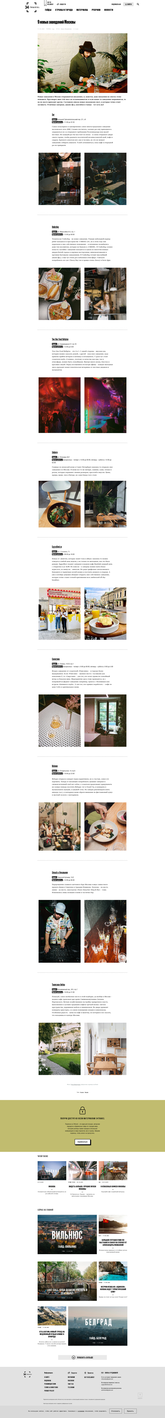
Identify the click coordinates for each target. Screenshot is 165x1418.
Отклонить (115, 1411)
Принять (130, 1411)
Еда (53, 29)
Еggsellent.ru (57, 546)
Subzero (55, 452)
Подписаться (116, 4)
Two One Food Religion (60, 339)
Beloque (55, 766)
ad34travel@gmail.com (107, 1390)
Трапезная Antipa (58, 984)
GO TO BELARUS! (89, 1377)
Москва (86, 1092)
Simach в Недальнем (60, 872)
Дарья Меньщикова (66, 29)
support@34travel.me (106, 1384)
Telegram (71, 1387)
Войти (129, 4)
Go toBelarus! (50, 3)
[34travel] (32, 7)
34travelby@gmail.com (107, 1379)
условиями (81, 1411)
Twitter (71, 1384)
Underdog (55, 227)
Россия (82, 1092)
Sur (53, 114)
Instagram (71, 1377)
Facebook (71, 1380)
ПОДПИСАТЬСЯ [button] (82, 1142)
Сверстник (56, 659)
